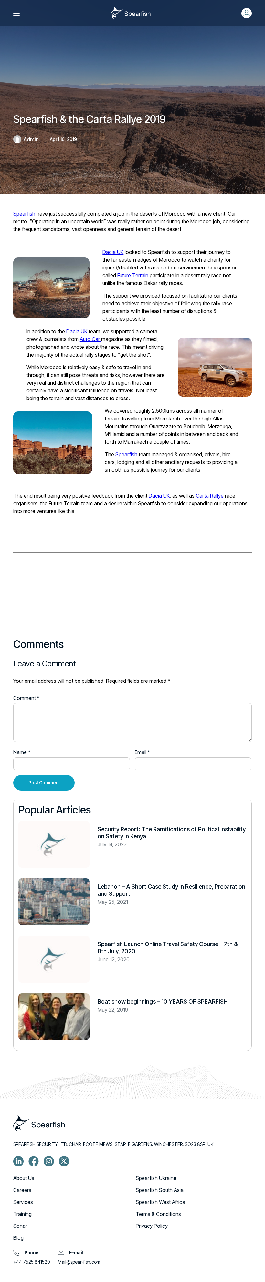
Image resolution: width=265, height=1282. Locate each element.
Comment (26, 698)
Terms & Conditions (158, 1214)
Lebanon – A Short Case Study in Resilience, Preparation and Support (171, 890)
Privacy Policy (152, 1226)
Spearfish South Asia (160, 1190)
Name (21, 752)
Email (142, 752)
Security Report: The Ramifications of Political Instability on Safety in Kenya (172, 833)
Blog (18, 1238)
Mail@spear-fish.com (79, 1262)
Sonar (20, 1226)
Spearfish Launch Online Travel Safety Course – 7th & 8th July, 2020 (168, 947)
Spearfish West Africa (160, 1202)
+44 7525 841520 (31, 1262)
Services (23, 1202)
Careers (22, 1190)
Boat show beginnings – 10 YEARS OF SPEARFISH (163, 1001)
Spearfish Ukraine (156, 1178)
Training (22, 1214)
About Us (23, 1178)
